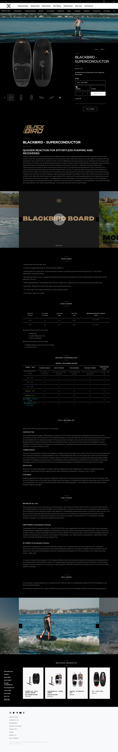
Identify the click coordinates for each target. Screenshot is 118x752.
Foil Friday (14, 738)
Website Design (36, 742)
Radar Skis (13, 717)
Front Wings (50, 11)
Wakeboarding (23, 6)
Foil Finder (91, 109)
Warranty (13, 723)
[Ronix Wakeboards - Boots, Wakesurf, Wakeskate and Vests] (8, 6)
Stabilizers (60, 11)
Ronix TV (12, 735)
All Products (89, 6)
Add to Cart (98, 93)
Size (77, 78)
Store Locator (15, 726)
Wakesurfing (35, 6)
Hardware (87, 11)
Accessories (96, 11)
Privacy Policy (17, 743)
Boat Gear (78, 6)
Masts (69, 11)
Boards (41, 11)
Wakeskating (68, 6)
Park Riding (57, 6)
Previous (5, 97)
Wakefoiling (46, 6)
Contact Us (14, 720)
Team (11, 732)
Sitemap (11, 743)
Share (78, 98)
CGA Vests (107, 11)
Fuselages (77, 11)
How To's (13, 729)
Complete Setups (30, 11)
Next (59, 97)
